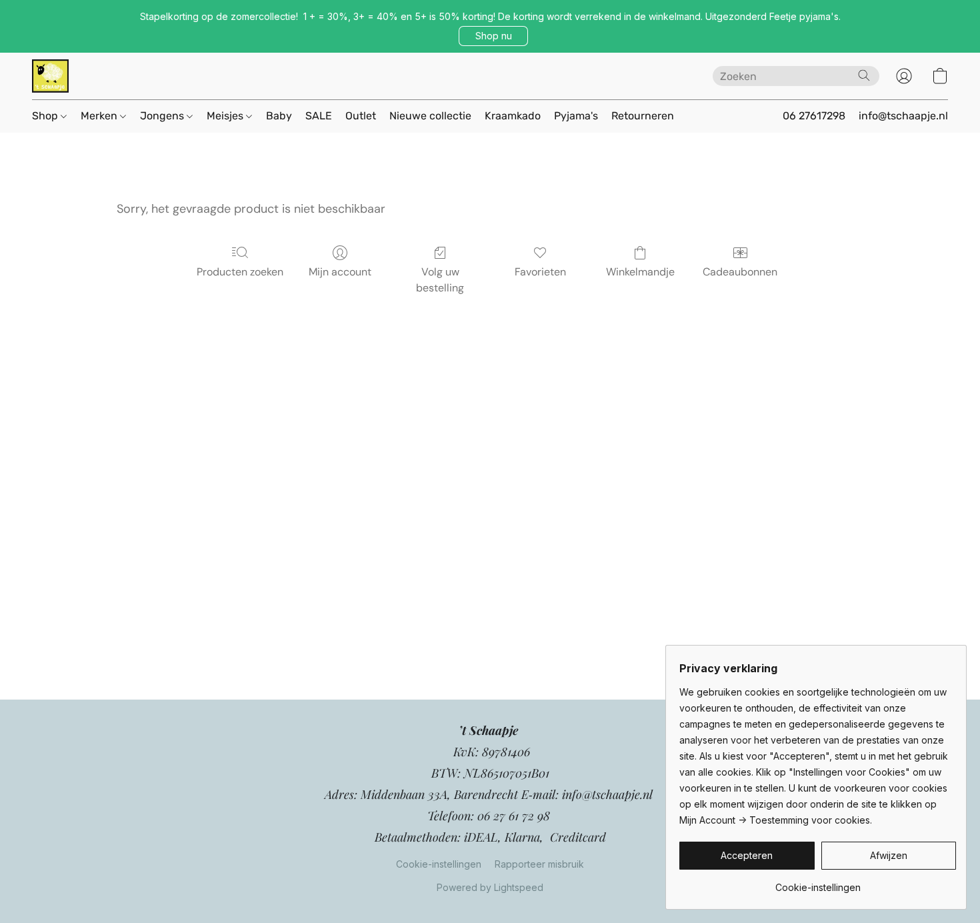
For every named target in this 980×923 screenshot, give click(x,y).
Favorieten (540, 272)
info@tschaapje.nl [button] (903, 115)
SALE (318, 115)
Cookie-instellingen (438, 864)
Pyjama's (576, 115)
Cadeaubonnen (740, 272)
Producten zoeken (240, 272)
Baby (279, 115)
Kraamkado (513, 115)
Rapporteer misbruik (539, 864)
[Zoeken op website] (864, 75)
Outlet (360, 115)
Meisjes (226, 115)
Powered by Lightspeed (490, 887)
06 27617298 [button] (814, 115)
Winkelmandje (640, 272)
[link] (817, 883)
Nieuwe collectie (430, 115)
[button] (493, 36)
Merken (100, 115)
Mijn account (340, 272)
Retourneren (642, 115)
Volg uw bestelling (440, 280)
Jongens (163, 115)
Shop (46, 115)
